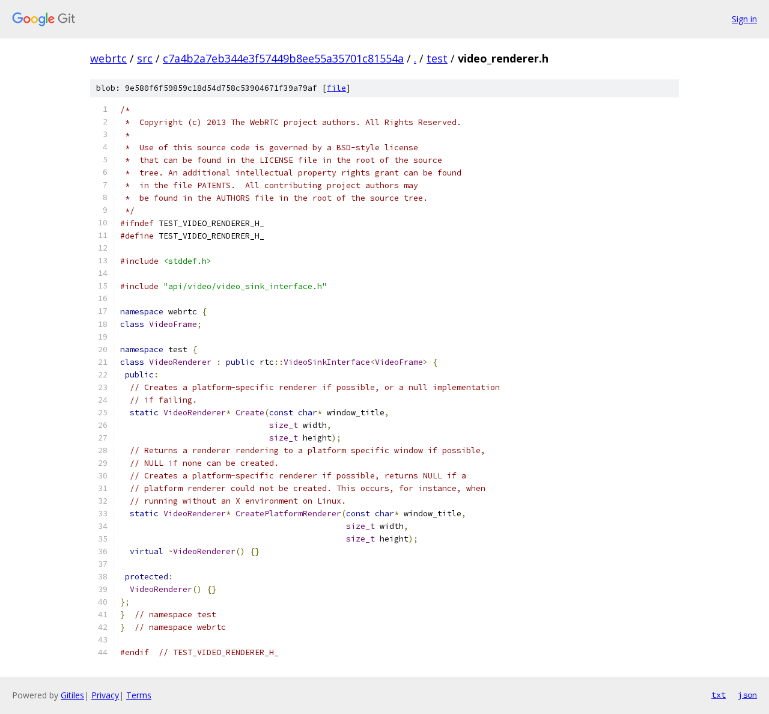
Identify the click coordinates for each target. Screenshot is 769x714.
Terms (138, 695)
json (747, 694)
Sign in (744, 19)
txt (718, 694)
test (437, 58)
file (336, 88)
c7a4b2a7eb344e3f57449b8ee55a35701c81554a (283, 58)
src (145, 58)
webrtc (108, 58)
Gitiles (72, 695)
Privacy (105, 695)
